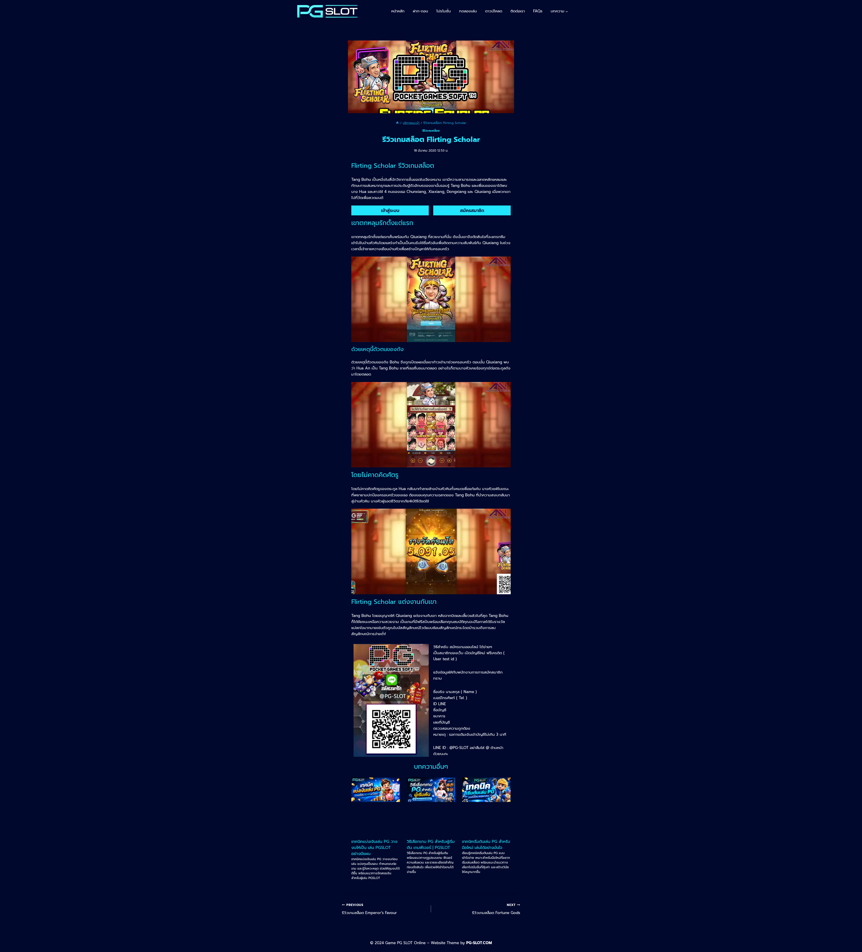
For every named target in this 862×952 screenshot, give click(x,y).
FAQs (537, 11)
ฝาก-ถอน (420, 11)
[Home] (397, 122)
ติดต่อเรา (517, 11)
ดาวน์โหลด (493, 11)
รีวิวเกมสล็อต (431, 131)
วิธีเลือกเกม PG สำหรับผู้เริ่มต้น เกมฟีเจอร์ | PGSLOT (431, 844)
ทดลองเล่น (468, 11)
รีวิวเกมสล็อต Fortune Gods (496, 909)
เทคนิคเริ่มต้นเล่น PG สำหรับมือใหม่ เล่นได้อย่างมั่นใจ (486, 844)
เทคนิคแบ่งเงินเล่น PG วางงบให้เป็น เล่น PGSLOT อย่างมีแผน (374, 847)
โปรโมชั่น (443, 11)
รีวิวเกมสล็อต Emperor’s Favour (369, 909)
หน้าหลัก (398, 11)
